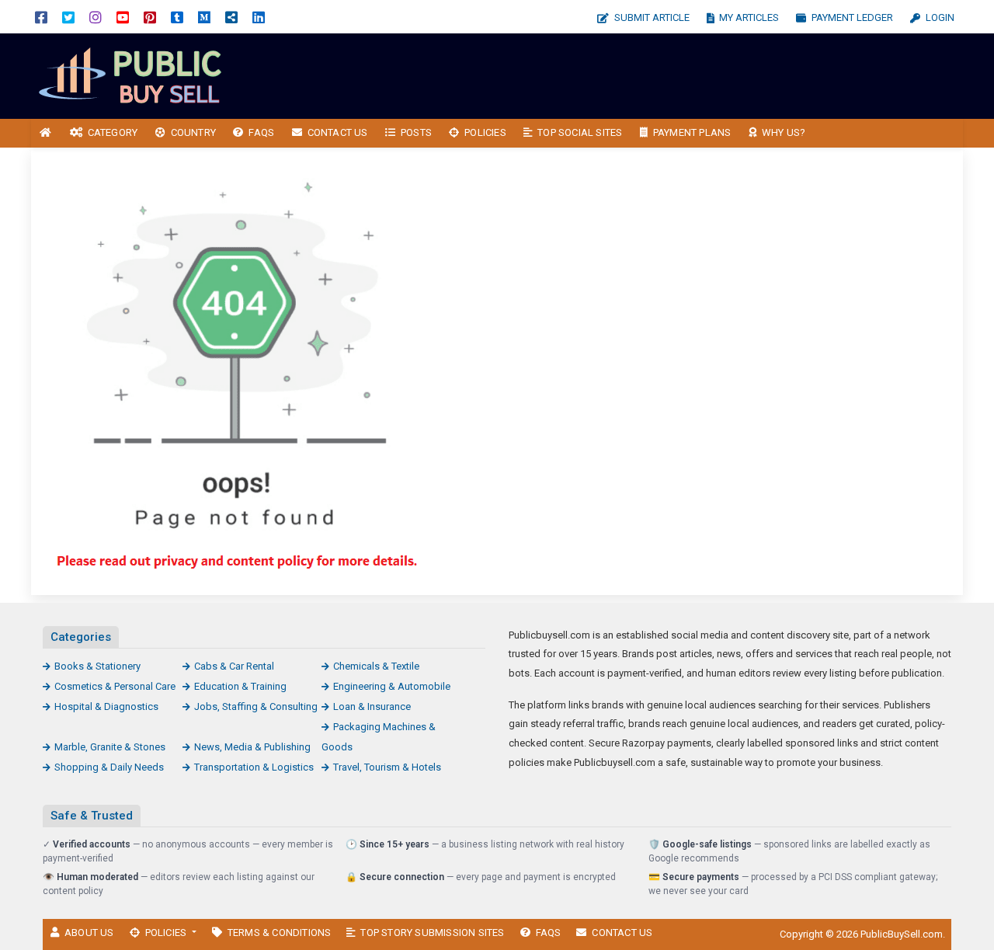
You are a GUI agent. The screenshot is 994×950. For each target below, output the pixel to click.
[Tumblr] (177, 17)
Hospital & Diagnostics (106, 706)
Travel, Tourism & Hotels (387, 767)
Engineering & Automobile (391, 686)
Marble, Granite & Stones (109, 747)
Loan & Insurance (372, 706)
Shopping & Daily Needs (109, 767)
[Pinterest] (150, 17)
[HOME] (46, 133)
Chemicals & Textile (376, 666)
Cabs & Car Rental (234, 666)
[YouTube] (122, 17)
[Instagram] (95, 17)
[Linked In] (258, 17)
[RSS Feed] (231, 17)
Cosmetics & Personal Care (115, 686)
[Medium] (204, 17)
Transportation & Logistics (254, 767)
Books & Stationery (97, 666)
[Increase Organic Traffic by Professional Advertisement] (136, 75)
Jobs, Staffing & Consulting (256, 706)
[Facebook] (41, 17)
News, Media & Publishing (252, 747)
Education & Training (240, 686)
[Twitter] (68, 17)
